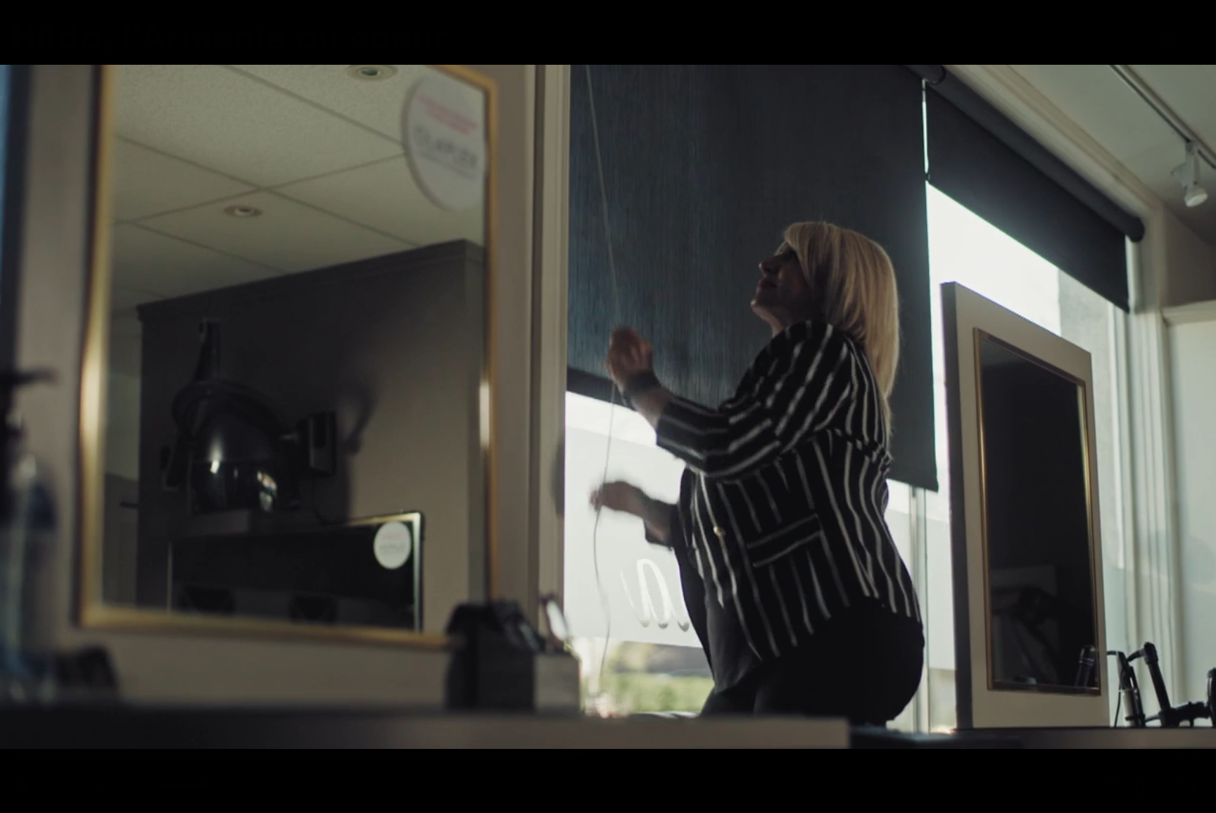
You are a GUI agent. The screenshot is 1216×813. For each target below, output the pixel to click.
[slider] (590, 756)
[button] (608, 406)
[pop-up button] (1110, 785)
